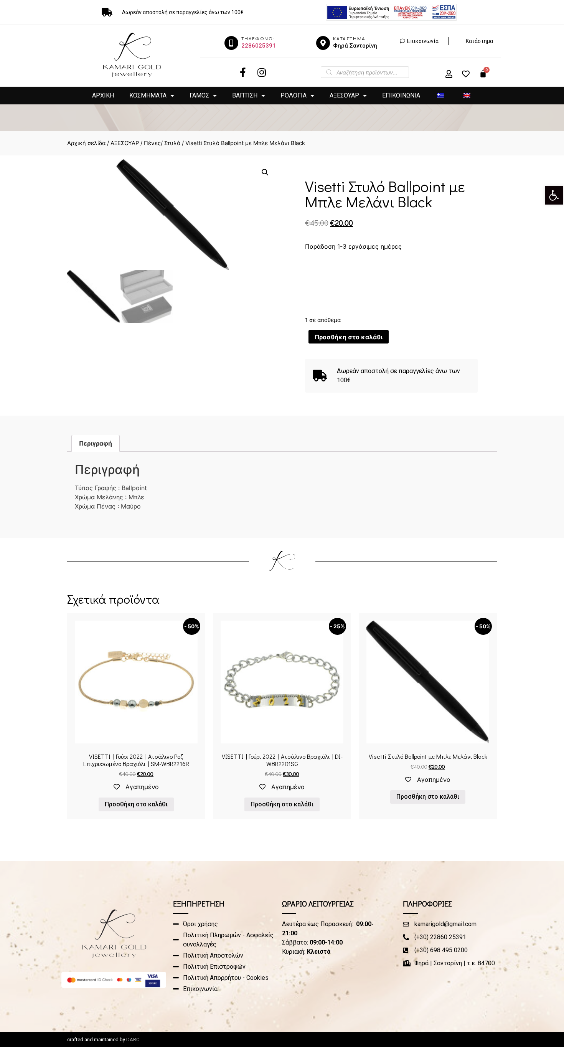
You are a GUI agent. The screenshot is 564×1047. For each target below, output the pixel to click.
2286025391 (258, 45)
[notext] (231, 43)
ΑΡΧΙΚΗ (103, 95)
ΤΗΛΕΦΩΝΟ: (258, 38)
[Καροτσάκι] (483, 73)
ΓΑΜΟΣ (199, 95)
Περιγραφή (95, 443)
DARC (132, 1039)
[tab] (95, 443)
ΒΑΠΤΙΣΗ (244, 95)
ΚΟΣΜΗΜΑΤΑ (148, 95)
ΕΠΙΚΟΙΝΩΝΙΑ (401, 95)
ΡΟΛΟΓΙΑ (293, 95)
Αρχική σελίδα (86, 143)
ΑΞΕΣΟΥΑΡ (344, 95)
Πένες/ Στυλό (162, 143)
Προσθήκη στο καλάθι (349, 337)
